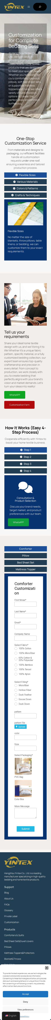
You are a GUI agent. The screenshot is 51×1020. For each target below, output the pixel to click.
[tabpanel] (25, 230)
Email (17, 622)
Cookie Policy (24, 1016)
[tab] (25, 175)
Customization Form (19, 404)
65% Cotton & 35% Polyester (26, 659)
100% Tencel (25, 669)
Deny (25, 1002)
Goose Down (25, 699)
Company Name (22, 634)
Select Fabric (21, 645)
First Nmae (20, 600)
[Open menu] (28, 6)
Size (16, 744)
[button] (46, 967)
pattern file (19, 722)
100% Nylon (24, 674)
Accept (25, 994)
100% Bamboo (26, 665)
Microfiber (24, 685)
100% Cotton (25, 648)
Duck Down (24, 704)
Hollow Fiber (25, 690)
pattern (17, 711)
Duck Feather (25, 695)
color (16, 733)
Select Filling (21, 682)
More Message (22, 806)
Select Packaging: (23, 755)
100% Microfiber (27, 653)
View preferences (25, 1009)
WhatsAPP (14, 394)
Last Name (20, 611)
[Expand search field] (40, 7)
